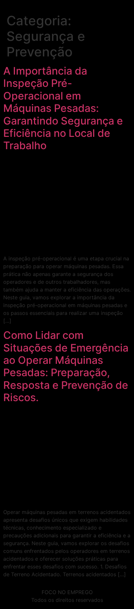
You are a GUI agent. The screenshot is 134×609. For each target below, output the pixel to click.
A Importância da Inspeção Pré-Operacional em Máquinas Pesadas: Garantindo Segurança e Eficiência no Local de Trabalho (63, 108)
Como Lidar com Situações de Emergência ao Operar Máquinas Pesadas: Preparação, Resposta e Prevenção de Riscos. (65, 366)
